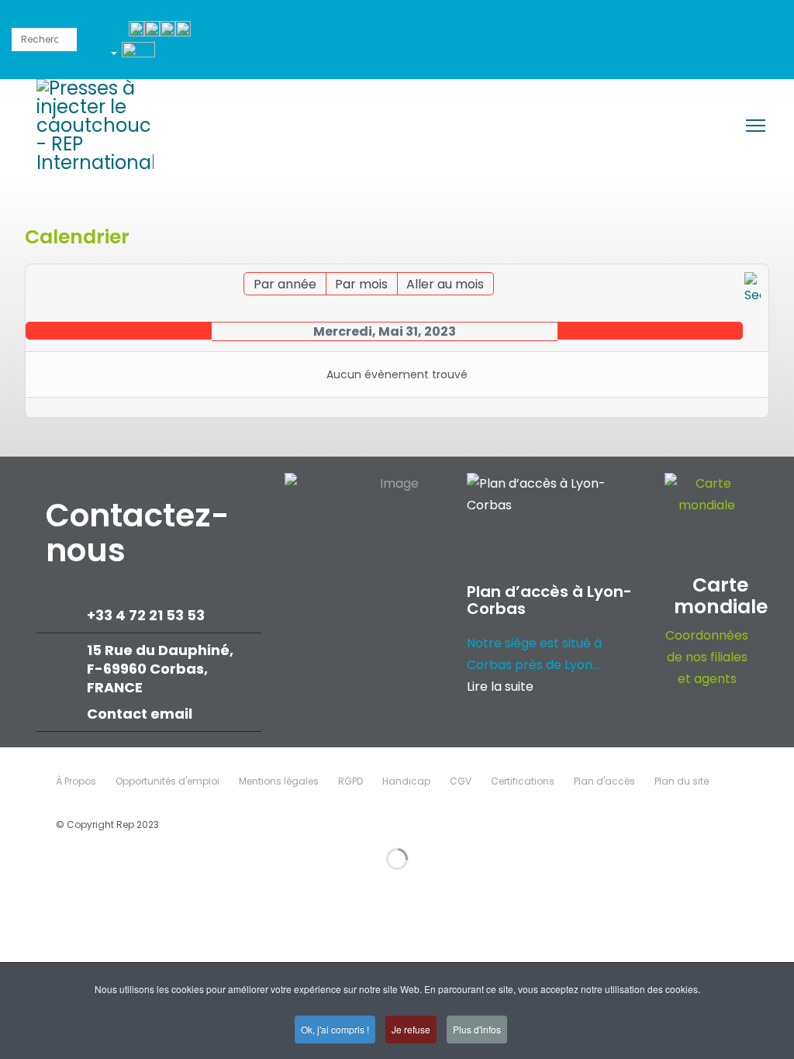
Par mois (361, 284)
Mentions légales (279, 781)
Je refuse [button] (411, 1029)
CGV (460, 781)
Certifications (522, 781)
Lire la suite (500, 686)
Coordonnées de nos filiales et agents (706, 657)
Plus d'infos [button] (477, 1029)
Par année (285, 284)
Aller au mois (445, 284)
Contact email (141, 713)
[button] (138, 56)
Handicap (406, 781)
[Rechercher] (752, 289)
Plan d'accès (604, 781)
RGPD (350, 781)
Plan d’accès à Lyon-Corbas (549, 600)
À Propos (76, 781)
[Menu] (755, 126)
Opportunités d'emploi (167, 781)
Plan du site (681, 781)
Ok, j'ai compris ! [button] (335, 1029)
